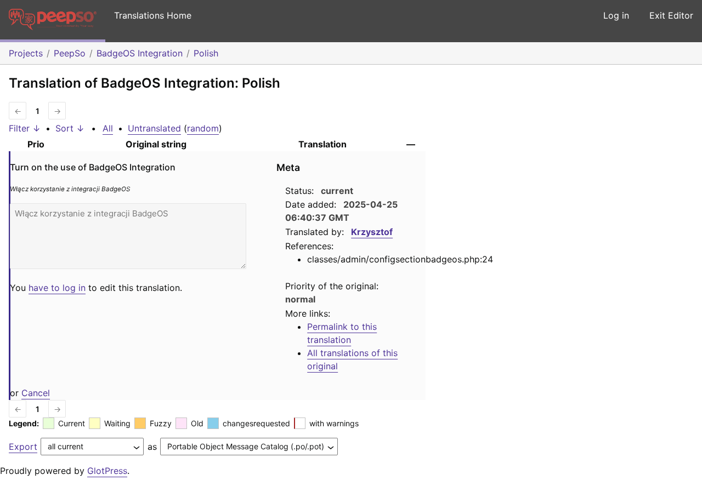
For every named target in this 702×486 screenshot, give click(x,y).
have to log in (57, 287)
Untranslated (154, 128)
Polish (206, 53)
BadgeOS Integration (140, 53)
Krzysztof (372, 231)
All (108, 128)
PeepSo (70, 53)
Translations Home (152, 15)
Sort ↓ (69, 128)
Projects (26, 53)
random (203, 128)
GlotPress (107, 470)
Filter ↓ (25, 128)
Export (23, 446)
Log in (616, 15)
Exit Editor (671, 15)
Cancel (35, 392)
